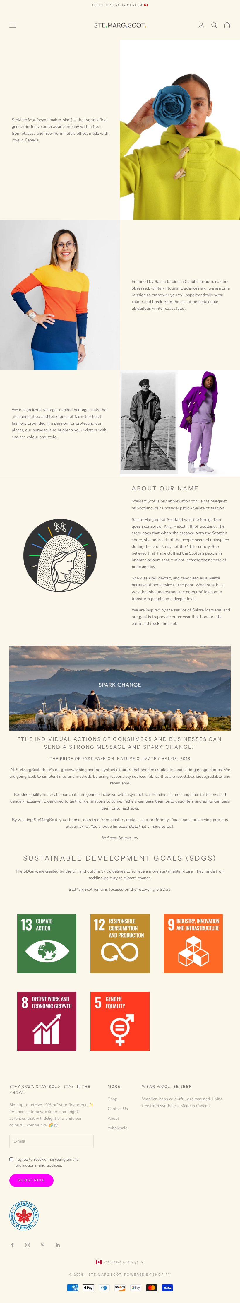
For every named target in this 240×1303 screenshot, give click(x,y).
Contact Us (118, 1109)
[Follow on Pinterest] (43, 1245)
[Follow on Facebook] (12, 1245)
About (113, 1118)
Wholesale (117, 1128)
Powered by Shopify (147, 1275)
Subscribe (31, 1180)
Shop (112, 1099)
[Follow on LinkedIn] (58, 1245)
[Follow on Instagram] (27, 1245)
